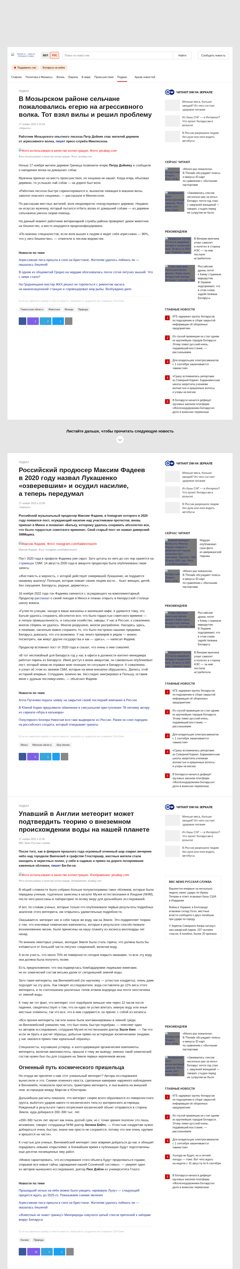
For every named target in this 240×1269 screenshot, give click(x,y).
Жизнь (60, 77)
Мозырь (69, 309)
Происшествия (103, 77)
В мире (86, 77)
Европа (73, 77)
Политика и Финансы (39, 77)
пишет (60, 141)
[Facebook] (22, 321)
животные (54, 309)
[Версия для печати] (68, 321)
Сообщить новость (213, 55)
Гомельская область (32, 309)
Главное (16, 77)
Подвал (122, 77)
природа (83, 309)
